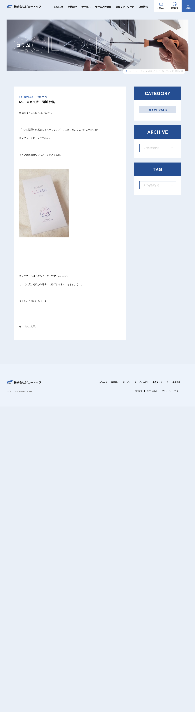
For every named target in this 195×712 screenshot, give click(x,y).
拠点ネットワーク (125, 6)
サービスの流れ (103, 6)
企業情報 (143, 6)
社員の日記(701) (158, 110)
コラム (141, 71)
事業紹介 (72, 6)
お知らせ (58, 6)
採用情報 (138, 391)
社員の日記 (153, 71)
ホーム (131, 71)
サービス (86, 6)
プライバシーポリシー (171, 391)
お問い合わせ (152, 391)
